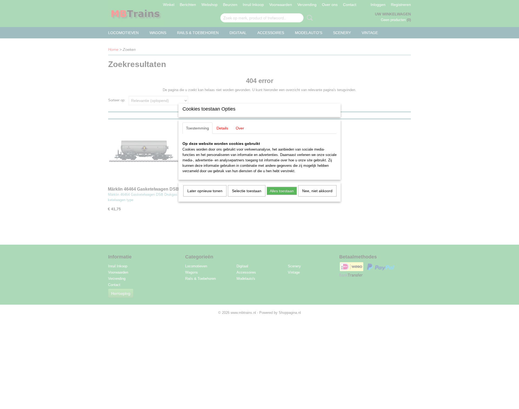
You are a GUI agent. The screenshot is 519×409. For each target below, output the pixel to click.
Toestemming (197, 128)
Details (222, 128)
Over (240, 128)
